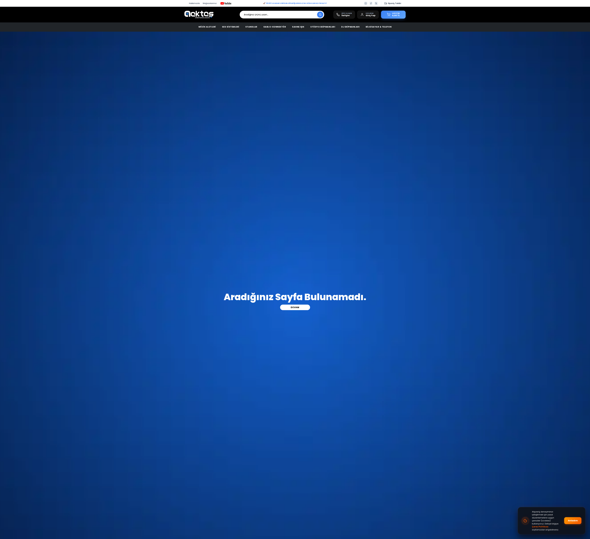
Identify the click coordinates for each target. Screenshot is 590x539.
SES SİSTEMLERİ (230, 26)
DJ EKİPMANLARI (350, 26)
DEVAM (295, 307)
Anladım (573, 520)
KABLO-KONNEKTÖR (275, 26)
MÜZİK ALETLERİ (207, 26)
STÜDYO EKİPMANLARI (322, 26)
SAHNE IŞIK (298, 26)
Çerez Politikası (540, 526)
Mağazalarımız (210, 3)
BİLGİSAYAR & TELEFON (378, 26)
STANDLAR (251, 26)
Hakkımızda (194, 3)
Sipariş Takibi (394, 3)
